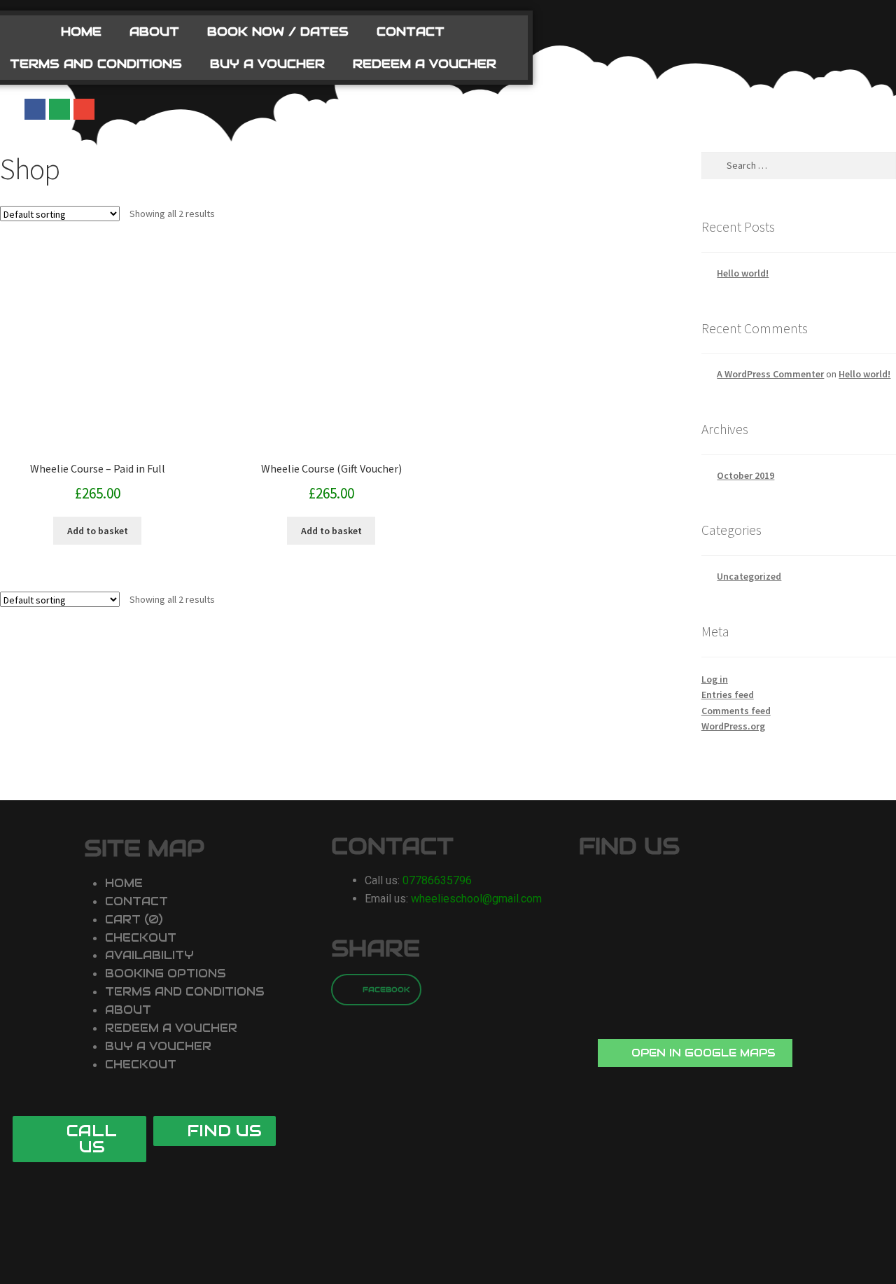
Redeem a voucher (424, 63)
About (154, 31)
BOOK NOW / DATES (278, 31)
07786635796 (437, 880)
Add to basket (97, 530)
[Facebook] (35, 109)
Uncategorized (749, 576)
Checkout (140, 937)
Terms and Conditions (185, 991)
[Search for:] (798, 165)
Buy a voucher (267, 63)
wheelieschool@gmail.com (476, 898)
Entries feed (727, 694)
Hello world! (743, 273)
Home (81, 31)
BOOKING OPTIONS (165, 973)
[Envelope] (84, 109)
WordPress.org (733, 726)
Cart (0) (134, 919)
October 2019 (745, 475)
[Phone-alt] (59, 109)
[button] (695, 1053)
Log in (714, 679)
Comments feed (736, 710)
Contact (410, 31)
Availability (149, 955)
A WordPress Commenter (770, 374)
